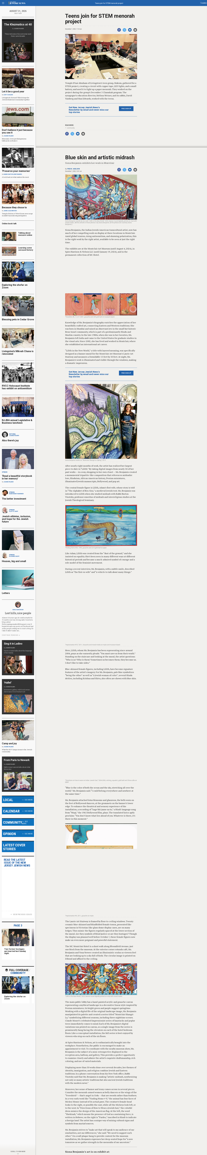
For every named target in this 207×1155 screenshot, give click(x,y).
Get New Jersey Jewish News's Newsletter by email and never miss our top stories (89, 109)
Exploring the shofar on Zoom (14, 286)
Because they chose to (14, 207)
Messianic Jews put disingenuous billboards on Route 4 (14, 140)
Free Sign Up (126, 108)
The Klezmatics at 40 (18, 24)
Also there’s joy (10, 440)
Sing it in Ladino (13, 643)
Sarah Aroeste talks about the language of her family (18, 652)
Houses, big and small (14, 561)
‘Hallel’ (8, 682)
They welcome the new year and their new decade (18, 35)
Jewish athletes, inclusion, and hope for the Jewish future (16, 519)
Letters (6, 593)
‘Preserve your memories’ (16, 171)
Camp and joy (9, 743)
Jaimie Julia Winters (10, 210)
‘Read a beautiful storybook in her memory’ (17, 477)
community (71, 128)
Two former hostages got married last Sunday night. (15, 951)
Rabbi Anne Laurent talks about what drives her (17, 768)
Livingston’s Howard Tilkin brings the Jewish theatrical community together (16, 99)
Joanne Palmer (19, 28)
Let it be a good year (13, 91)
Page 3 (18, 925)
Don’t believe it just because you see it (17, 131)
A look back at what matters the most (15, 177)
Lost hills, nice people (18, 613)
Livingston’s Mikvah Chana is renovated (18, 352)
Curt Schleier (8, 94)
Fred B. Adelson (73, 169)
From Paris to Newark (17, 760)
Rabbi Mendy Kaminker (16, 493)
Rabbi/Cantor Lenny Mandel (13, 174)
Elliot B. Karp (13, 511)
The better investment (14, 498)
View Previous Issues (22, 914)
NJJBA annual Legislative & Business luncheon (17, 421)
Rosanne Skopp (14, 556)
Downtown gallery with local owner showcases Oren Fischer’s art (17, 691)
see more (29, 800)
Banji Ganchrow (18, 609)
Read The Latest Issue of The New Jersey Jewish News (17, 862)
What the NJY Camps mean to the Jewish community (17, 750)
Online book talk (9, 223)
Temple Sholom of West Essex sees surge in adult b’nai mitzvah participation (17, 214)
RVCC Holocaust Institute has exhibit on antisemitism (17, 387)
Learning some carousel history (25, 249)
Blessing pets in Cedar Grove (18, 319)
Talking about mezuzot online (25, 234)
